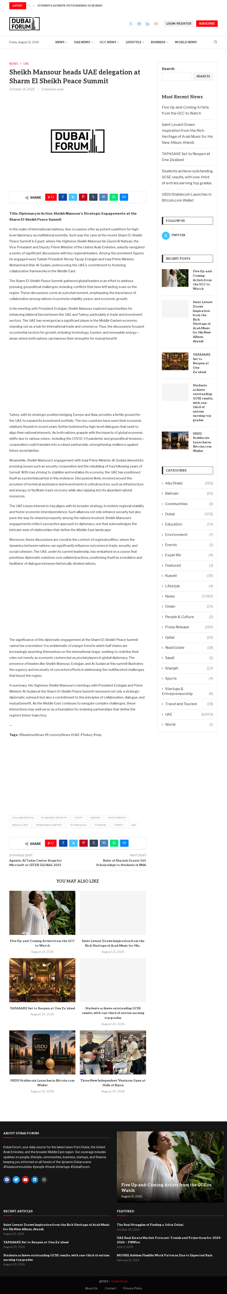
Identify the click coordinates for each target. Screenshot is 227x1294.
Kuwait (189, 576)
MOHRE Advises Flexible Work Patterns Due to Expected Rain (164, 1255)
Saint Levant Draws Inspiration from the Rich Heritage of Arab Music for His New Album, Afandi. (203, 321)
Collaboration (22, 817)
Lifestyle (133, 42)
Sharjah (189, 668)
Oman (189, 606)
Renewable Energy (49, 825)
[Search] (215, 42)
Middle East (20, 825)
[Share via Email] (124, 197)
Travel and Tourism (189, 704)
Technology (78, 825)
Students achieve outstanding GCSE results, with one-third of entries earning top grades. (113, 1013)
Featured (189, 565)
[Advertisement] (77, 376)
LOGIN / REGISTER (178, 23)
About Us (91, 1288)
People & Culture (189, 617)
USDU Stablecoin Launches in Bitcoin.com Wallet (202, 442)
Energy (95, 817)
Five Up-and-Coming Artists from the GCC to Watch (203, 279)
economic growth (54, 817)
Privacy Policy (132, 1288)
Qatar (189, 637)
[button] (29, 5)
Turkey (118, 825)
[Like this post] (52, 197)
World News (186, 42)
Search (168, 69)
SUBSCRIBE (207, 23)
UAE (133, 825)
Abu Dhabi (189, 483)
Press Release (189, 627)
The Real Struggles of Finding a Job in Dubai (150, 1225)
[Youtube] (156, 24)
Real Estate (189, 648)
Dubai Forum (120, 1281)
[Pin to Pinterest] (83, 197)
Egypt (78, 817)
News (60, 42)
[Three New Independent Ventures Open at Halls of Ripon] (113, 1052)
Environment (189, 535)
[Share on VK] (103, 197)
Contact (110, 1288)
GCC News (108, 42)
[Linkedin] (148, 24)
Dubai (189, 514)
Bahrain (189, 493)
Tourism (100, 825)
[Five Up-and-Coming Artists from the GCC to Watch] (42, 913)
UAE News (82, 42)
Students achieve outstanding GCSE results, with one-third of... (88, 5)
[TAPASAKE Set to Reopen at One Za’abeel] (42, 980)
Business (158, 42)
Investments (117, 817)
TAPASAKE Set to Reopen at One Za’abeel (42, 1008)
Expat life (189, 555)
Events (189, 545)
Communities (189, 504)
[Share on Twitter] (73, 197)
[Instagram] (139, 24)
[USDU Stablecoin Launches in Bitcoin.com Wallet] (42, 1052)
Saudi (189, 658)
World (189, 724)
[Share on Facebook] (63, 197)
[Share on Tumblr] (93, 197)
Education (189, 524)
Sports (189, 678)
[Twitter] (131, 24)
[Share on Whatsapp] (114, 197)
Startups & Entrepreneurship (187, 691)
